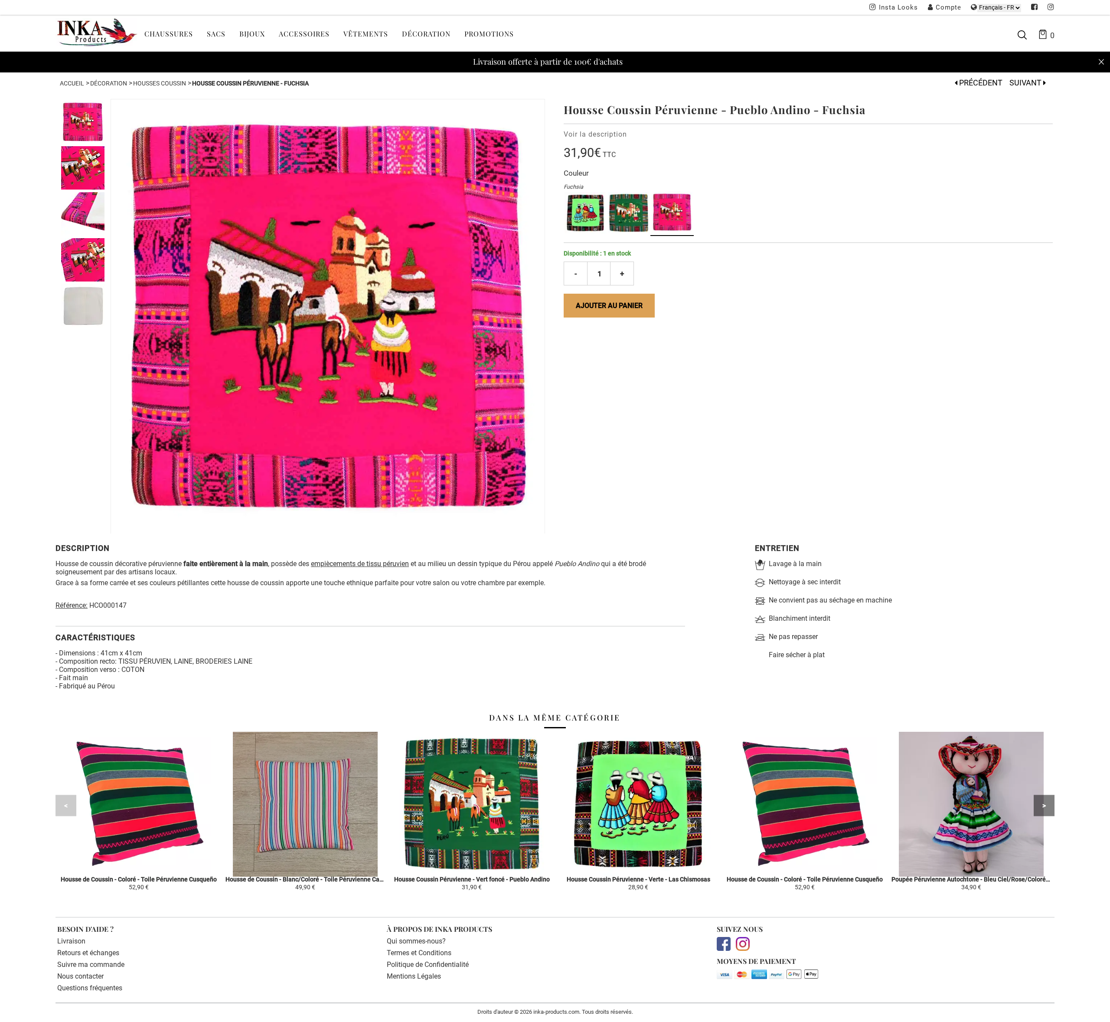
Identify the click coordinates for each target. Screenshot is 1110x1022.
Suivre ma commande (90, 964)
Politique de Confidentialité (428, 964)
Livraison (71, 941)
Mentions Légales (414, 976)
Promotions (489, 33)
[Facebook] (1034, 7)
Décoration (426, 33)
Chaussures (168, 33)
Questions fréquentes (89, 988)
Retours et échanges (88, 953)
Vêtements (365, 33)
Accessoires (304, 33)
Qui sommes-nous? (416, 941)
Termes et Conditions (419, 953)
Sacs (216, 33)
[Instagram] (1051, 7)
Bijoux (252, 33)
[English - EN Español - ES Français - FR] (999, 7)
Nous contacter (80, 976)
